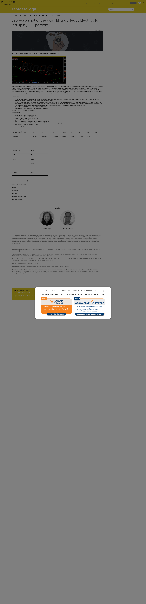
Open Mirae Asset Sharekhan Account (89, 314)
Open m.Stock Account (56, 314)
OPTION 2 (77, 298)
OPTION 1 (44, 298)
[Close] (103, 290)
